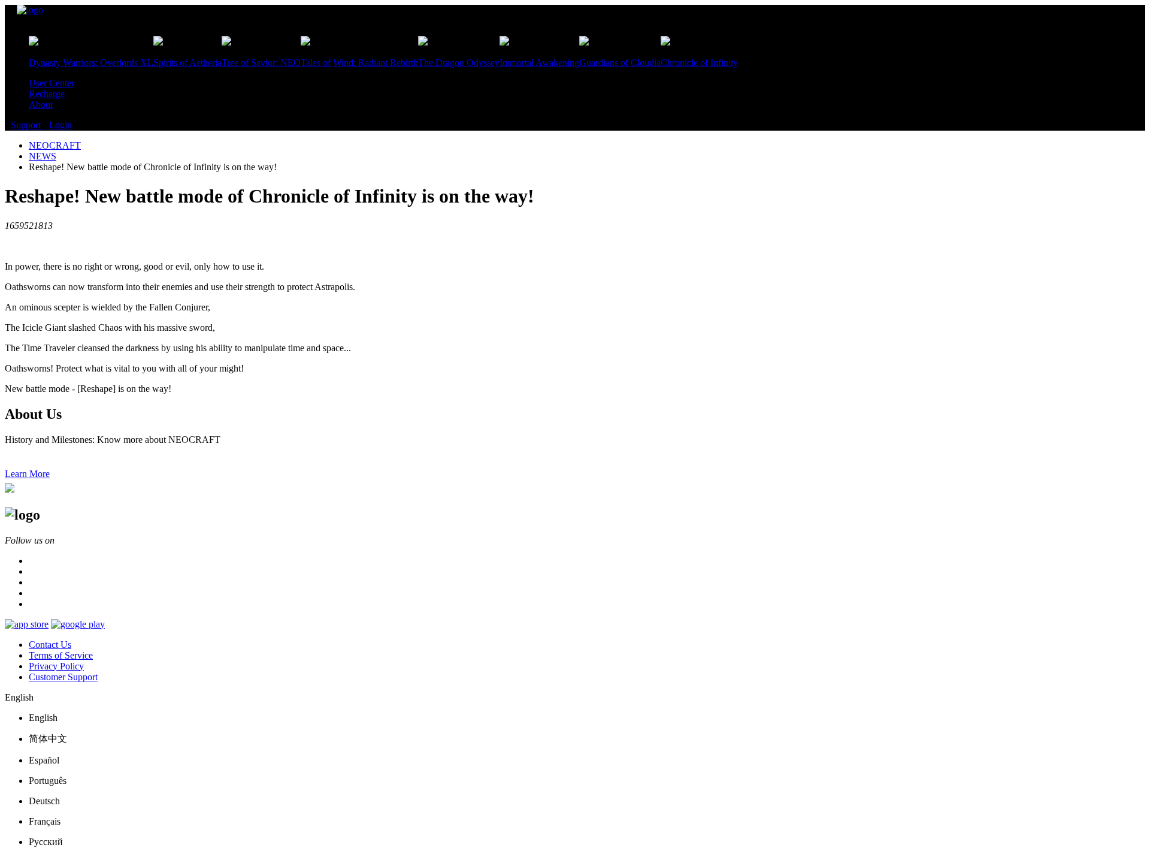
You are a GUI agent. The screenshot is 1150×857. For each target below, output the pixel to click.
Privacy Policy (56, 666)
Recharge (47, 94)
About (41, 104)
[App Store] (27, 624)
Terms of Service (61, 655)
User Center (51, 83)
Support (27, 125)
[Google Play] (78, 624)
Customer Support (63, 677)
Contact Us (50, 644)
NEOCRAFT (55, 145)
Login (60, 125)
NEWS (42, 156)
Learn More (27, 474)
